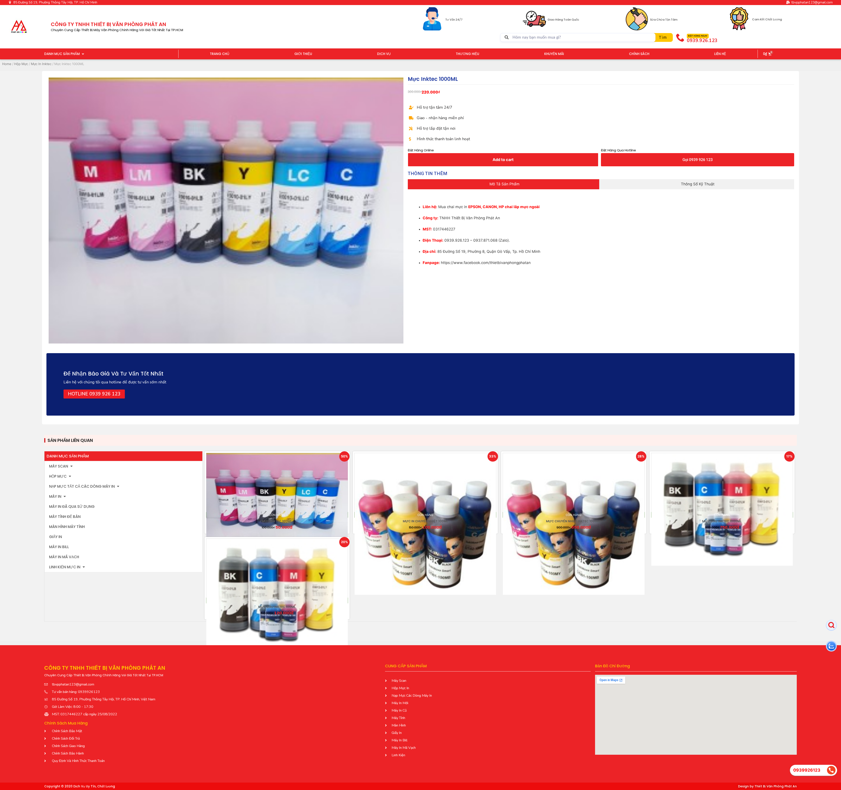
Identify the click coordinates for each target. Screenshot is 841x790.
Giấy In (55, 536)
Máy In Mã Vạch (64, 557)
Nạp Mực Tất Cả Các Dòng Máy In (82, 486)
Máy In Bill (59, 546)
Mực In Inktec (41, 64)
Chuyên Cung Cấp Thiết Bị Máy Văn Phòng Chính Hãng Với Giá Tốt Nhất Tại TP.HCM (117, 30)
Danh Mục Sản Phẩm (62, 53)
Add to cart (503, 159)
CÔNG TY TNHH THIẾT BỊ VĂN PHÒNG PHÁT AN (108, 24)
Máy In (55, 496)
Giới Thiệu (303, 53)
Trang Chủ (219, 53)
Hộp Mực (21, 64)
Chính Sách (639, 53)
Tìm (663, 37)
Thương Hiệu (467, 53)
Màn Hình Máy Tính (67, 526)
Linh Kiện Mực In (64, 567)
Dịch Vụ (384, 53)
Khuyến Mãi (554, 53)
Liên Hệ (720, 53)
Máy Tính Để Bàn (65, 516)
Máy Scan (58, 466)
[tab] (503, 184)
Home (6, 64)
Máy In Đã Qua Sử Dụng (72, 506)
